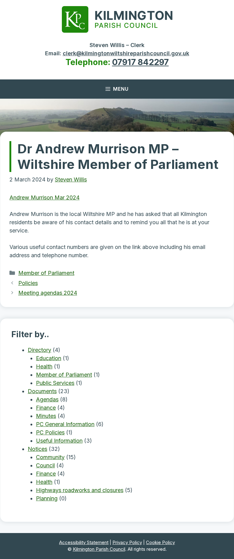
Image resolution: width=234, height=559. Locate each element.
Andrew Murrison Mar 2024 (44, 197)
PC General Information (65, 424)
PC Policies (50, 432)
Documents (42, 391)
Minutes (46, 416)
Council (45, 465)
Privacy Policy (127, 542)
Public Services (55, 383)
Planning (47, 498)
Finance (46, 407)
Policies (28, 283)
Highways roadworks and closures (79, 490)
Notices (37, 449)
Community (50, 457)
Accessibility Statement (83, 542)
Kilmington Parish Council (99, 549)
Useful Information (59, 440)
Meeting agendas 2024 (47, 293)
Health (44, 366)
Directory (39, 350)
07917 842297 (140, 62)
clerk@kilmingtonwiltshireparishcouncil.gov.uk (126, 53)
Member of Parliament (46, 273)
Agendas (47, 399)
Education (48, 358)
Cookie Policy (160, 542)
